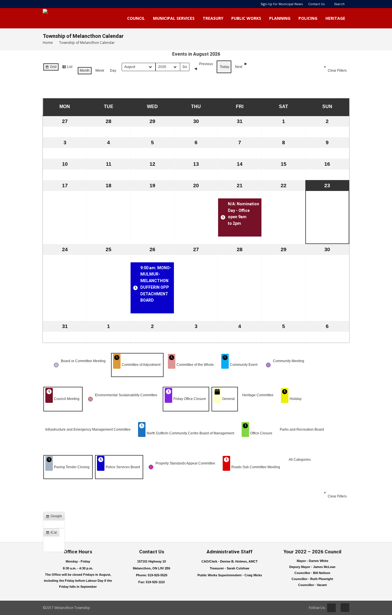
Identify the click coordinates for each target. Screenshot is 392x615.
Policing (307, 18)
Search (339, 4)
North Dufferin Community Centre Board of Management (190, 433)
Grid (51, 68)
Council (136, 18)
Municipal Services (174, 18)
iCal (52, 533)
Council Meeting (66, 399)
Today (224, 67)
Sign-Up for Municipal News (282, 4)
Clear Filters (337, 71)
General (228, 399)
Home (48, 42)
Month (85, 71)
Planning (279, 18)
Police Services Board (123, 467)
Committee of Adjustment (141, 365)
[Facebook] (343, 607)
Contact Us (316, 4)
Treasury (213, 18)
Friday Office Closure (189, 399)
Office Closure (261, 433)
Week (99, 71)
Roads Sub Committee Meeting (255, 467)
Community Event (243, 365)
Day (113, 71)
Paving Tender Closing (72, 467)
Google (55, 517)
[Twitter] (331, 608)
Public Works (246, 18)
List (67, 68)
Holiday (296, 399)
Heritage (335, 18)
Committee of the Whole (195, 365)
